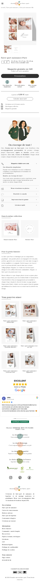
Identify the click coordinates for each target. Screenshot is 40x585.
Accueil (3, 7)
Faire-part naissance (12, 7)
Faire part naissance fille (26, 7)
